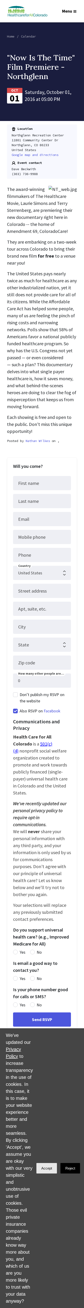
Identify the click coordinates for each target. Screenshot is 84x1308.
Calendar (28, 36)
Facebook (52, 711)
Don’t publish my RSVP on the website (42, 698)
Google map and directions (35, 155)
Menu (67, 11)
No (39, 952)
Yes (22, 952)
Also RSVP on (40, 711)
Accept (46, 1168)
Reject (70, 1168)
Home (10, 36)
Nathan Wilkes (38, 441)
